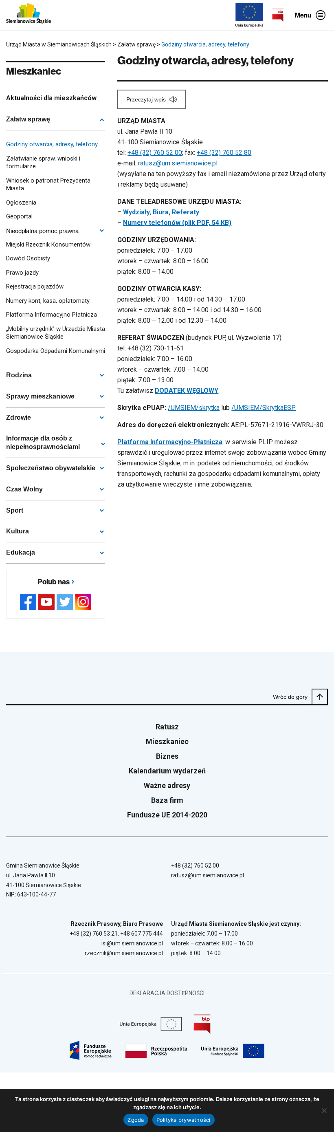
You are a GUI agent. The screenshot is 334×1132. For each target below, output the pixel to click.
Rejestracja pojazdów (35, 286)
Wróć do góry (290, 697)
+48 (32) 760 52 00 (154, 152)
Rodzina (19, 375)
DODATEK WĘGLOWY (186, 390)
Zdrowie (18, 417)
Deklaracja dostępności (167, 993)
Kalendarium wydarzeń (167, 770)
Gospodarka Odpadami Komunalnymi (55, 351)
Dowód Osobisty (28, 258)
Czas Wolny (24, 489)
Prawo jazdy (22, 272)
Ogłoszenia (21, 202)
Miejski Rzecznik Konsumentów (48, 244)
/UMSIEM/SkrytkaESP (263, 408)
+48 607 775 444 (141, 933)
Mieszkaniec (167, 741)
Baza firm (167, 800)
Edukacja (20, 552)
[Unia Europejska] (249, 15)
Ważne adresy (167, 785)
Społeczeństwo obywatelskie (50, 468)
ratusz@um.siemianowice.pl (178, 163)
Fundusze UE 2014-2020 (167, 814)
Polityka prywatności (183, 1120)
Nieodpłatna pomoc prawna (42, 230)
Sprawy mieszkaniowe (40, 396)
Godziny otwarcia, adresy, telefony (52, 144)
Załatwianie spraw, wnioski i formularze (43, 162)
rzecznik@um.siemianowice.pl (124, 953)
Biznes (167, 756)
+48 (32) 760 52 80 (224, 152)
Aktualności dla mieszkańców (51, 98)
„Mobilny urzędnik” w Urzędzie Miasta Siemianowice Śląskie (55, 333)
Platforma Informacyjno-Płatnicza (169, 442)
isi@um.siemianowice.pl (132, 943)
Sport (14, 510)
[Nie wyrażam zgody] (324, 1110)
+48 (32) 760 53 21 (94, 933)
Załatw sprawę (28, 119)
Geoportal (19, 216)
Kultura (17, 531)
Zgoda (135, 1120)
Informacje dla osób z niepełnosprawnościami (43, 442)
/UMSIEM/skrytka (194, 408)
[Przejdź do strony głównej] (28, 15)
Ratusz (167, 726)
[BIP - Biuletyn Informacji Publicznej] (278, 15)
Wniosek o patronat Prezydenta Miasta (48, 184)
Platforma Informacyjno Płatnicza (51, 314)
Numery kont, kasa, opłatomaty (48, 300)
